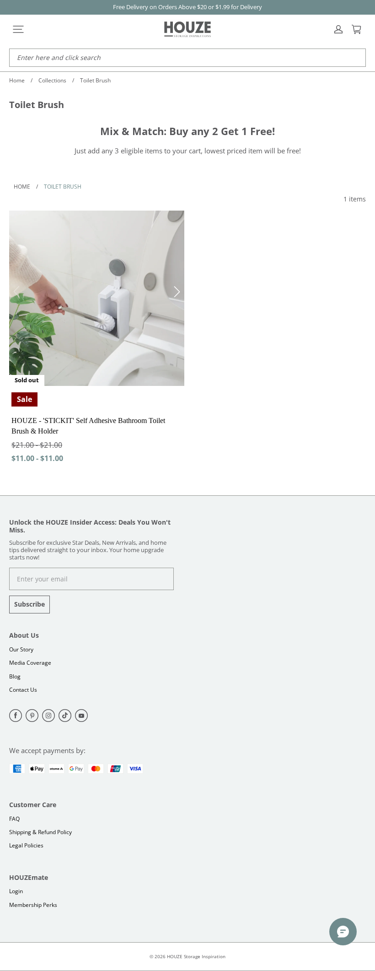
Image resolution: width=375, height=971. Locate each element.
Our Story (21, 649)
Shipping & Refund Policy (40, 832)
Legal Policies (26, 845)
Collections (52, 80)
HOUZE (174, 956)
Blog (15, 676)
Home (17, 80)
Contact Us (23, 690)
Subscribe (29, 604)
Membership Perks (33, 905)
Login (16, 891)
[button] (18, 29)
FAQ (14, 819)
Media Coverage (30, 663)
